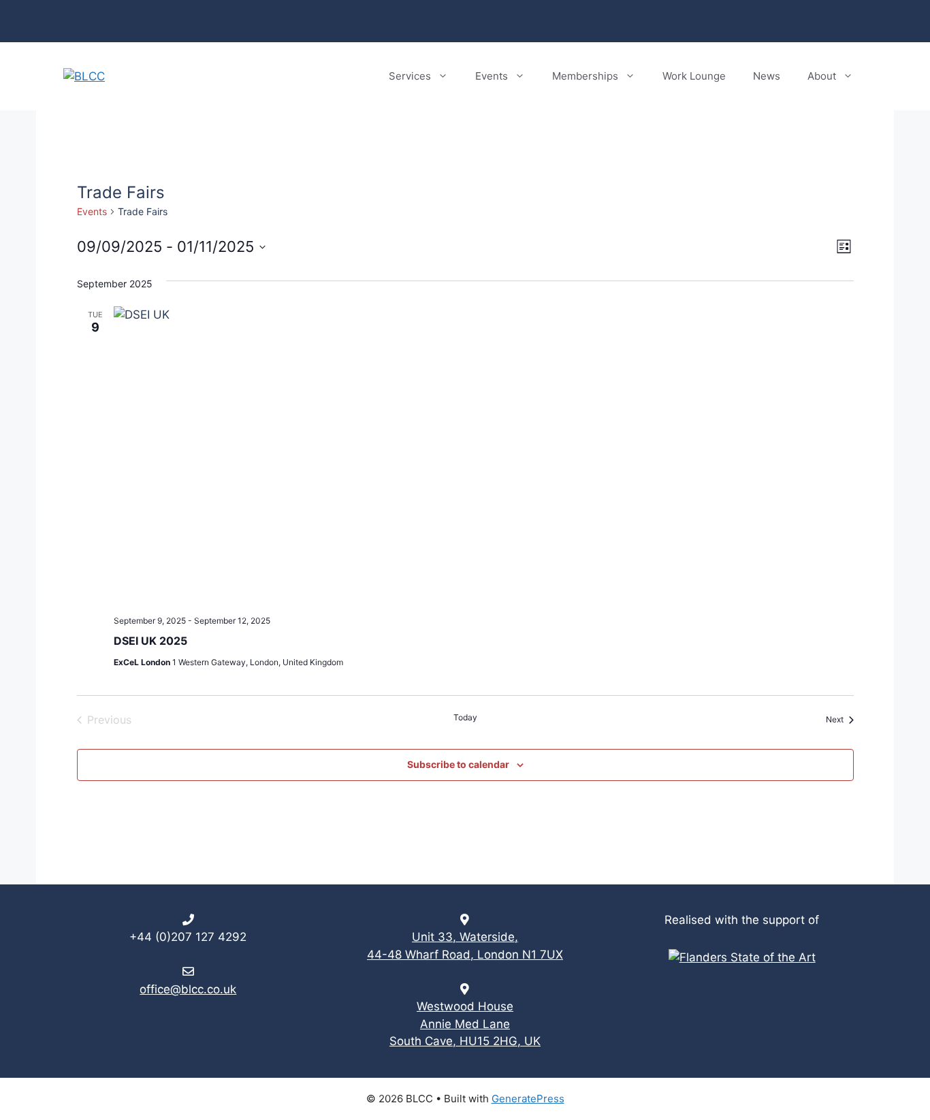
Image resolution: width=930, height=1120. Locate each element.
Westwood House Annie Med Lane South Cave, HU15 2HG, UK (465, 1023)
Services (410, 75)
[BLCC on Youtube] (130, 21)
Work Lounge (694, 75)
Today (465, 717)
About (821, 75)
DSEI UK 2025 (150, 640)
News (766, 75)
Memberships (585, 75)
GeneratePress (528, 1098)
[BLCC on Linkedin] (76, 21)
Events (491, 75)
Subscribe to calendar (458, 764)
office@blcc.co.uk (188, 989)
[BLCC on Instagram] (103, 21)
